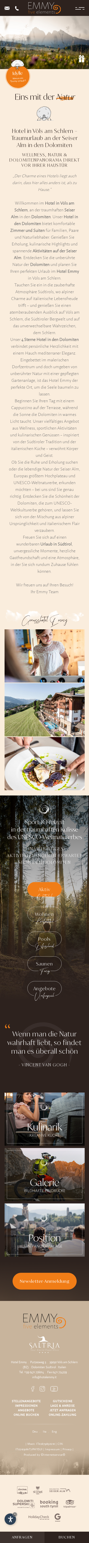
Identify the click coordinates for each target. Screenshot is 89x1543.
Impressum (52, 1449)
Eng (54, 1431)
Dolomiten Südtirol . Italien (48, 1367)
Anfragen (22, 1537)
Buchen (67, 1537)
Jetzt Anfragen (63, 1410)
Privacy (67, 1449)
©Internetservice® (53, 1454)
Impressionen (26, 1405)
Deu (35, 1431)
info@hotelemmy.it (44, 1377)
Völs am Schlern (67, 1362)
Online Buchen (26, 1414)
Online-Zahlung (62, 1414)
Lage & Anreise (62, 1405)
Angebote (26, 1410)
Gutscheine (63, 1401)
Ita (45, 1431)
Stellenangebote (26, 1401)
